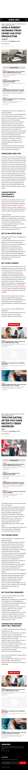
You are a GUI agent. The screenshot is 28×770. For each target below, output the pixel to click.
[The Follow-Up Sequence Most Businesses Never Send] (14, 354)
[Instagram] (4, 751)
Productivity (8, 24)
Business (5, 79)
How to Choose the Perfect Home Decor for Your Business (14, 99)
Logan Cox (6, 43)
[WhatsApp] (12, 46)
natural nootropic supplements (16, 207)
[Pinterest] (9, 46)
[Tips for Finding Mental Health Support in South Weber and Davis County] (14, 333)
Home (2, 24)
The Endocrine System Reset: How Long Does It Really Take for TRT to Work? (13, 90)
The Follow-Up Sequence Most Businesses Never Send (11, 81)
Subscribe (22, 762)
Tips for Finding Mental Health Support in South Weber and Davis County (14, 72)
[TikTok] (6, 751)
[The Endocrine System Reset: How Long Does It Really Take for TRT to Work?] (14, 375)
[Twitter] (6, 46)
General (5, 70)
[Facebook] (2, 46)
